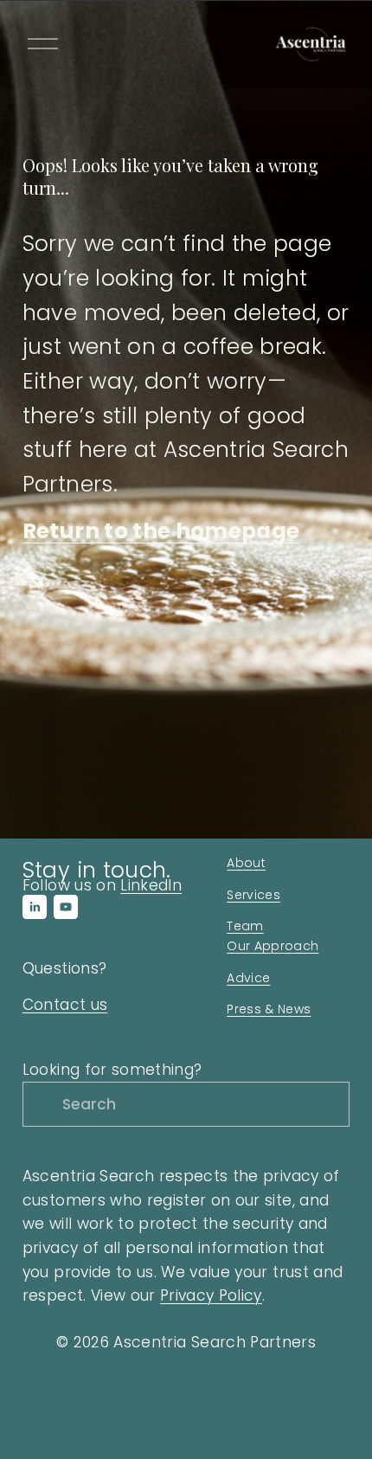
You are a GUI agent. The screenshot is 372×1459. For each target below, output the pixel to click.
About (246, 862)
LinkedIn (151, 885)
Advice (248, 978)
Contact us (64, 1004)
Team (245, 926)
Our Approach (272, 945)
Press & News (269, 1009)
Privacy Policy (211, 1295)
